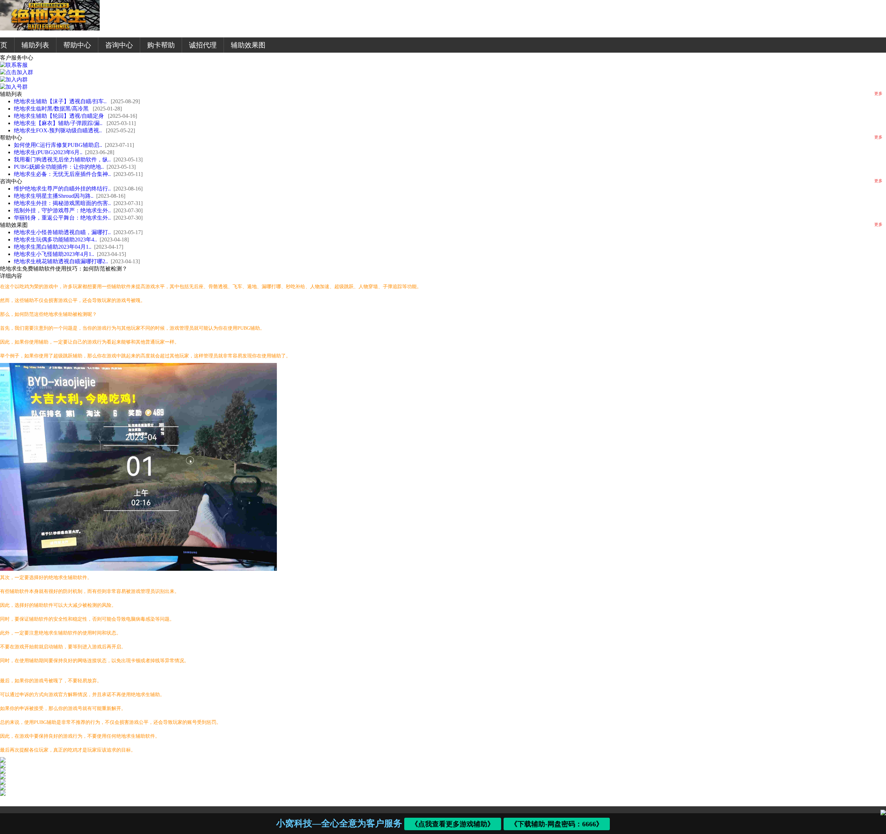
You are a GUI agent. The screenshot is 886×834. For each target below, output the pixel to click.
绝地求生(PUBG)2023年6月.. (48, 152)
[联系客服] (14, 65)
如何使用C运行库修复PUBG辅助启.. (58, 145)
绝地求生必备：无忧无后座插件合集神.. (62, 174)
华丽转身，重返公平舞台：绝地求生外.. (62, 218)
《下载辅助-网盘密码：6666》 (557, 824)
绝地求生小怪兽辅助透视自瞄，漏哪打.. (62, 232)
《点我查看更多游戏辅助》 (453, 824)
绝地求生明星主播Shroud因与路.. (53, 196)
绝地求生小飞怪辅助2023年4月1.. (54, 254)
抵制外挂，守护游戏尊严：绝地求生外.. (62, 210)
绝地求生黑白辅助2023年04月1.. (52, 247)
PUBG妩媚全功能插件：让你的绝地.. (59, 167)
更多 (878, 93)
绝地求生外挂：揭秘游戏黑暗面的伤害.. (62, 203)
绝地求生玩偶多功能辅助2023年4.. (55, 239)
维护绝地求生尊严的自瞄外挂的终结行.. (62, 189)
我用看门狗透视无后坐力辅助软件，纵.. (62, 159)
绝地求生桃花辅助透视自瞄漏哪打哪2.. (61, 261)
